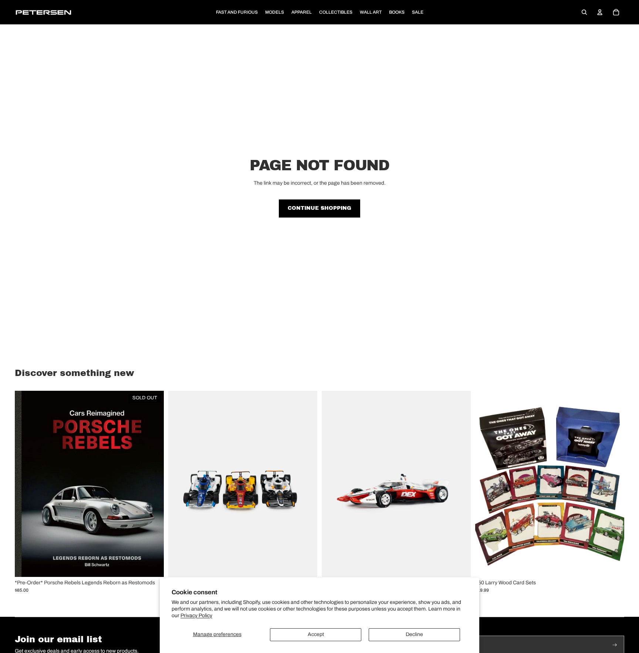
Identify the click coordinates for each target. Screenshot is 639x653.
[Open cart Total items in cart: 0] (616, 12)
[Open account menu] (600, 12)
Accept (316, 634)
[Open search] (584, 12)
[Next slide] (306, 484)
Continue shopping (319, 208)
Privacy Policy (196, 615)
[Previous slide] (179, 484)
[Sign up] (615, 645)
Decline (414, 634)
